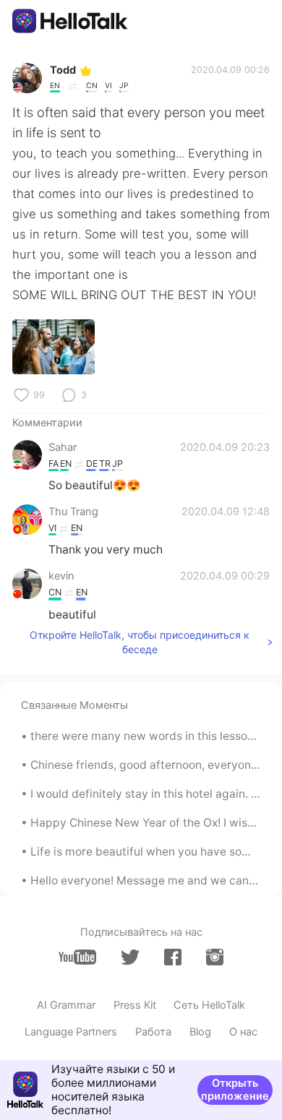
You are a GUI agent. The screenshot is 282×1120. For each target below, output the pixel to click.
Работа (153, 1031)
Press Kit (135, 1005)
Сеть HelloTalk (209, 1005)
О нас (243, 1031)
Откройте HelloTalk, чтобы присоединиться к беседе (139, 642)
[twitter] (130, 957)
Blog (200, 1031)
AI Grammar (66, 1005)
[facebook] (172, 957)
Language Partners (71, 1031)
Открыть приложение (235, 1090)
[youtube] (77, 957)
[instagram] (214, 957)
